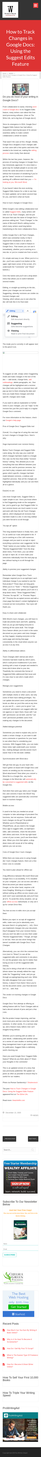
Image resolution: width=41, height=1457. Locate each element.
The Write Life (22, 1094)
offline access (12, 902)
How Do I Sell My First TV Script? (20, 1349)
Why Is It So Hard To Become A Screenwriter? (19, 1340)
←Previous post (9, 1139)
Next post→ (33, 1139)
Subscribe (9, 1255)
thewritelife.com (18, 1100)
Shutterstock (33, 1083)
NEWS (35, 1115)
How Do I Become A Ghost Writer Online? (20, 1365)
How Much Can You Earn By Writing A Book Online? (22, 1331)
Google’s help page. (13, 420)
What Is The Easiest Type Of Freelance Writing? (22, 1356)
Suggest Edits (15, 212)
